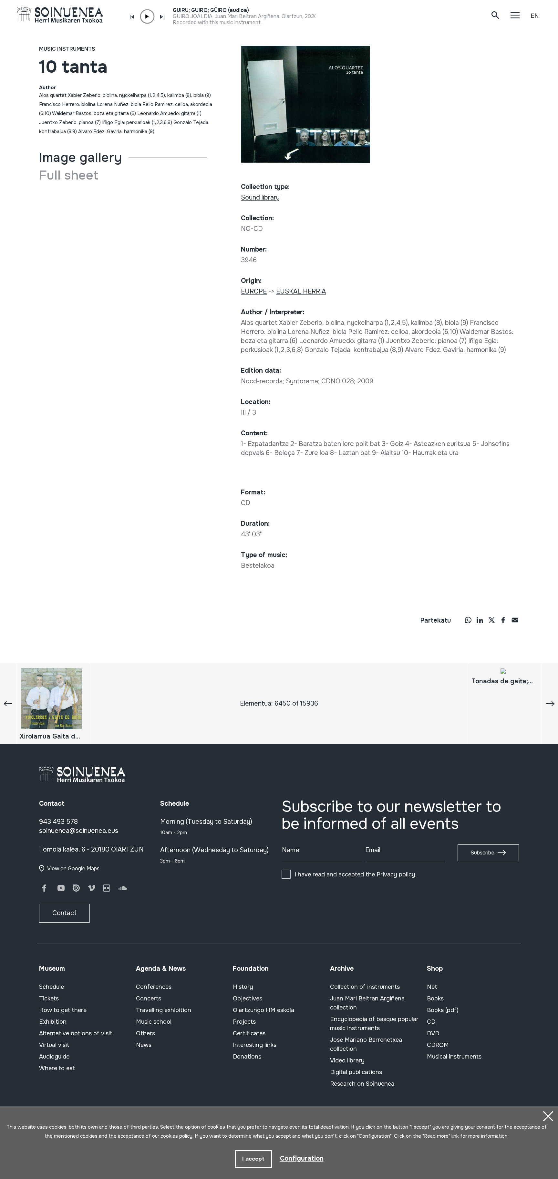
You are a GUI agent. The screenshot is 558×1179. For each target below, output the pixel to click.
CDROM (438, 1045)
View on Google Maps (73, 868)
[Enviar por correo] (515, 620)
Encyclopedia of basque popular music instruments (374, 1024)
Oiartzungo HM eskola (263, 1010)
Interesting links (254, 1045)
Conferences (153, 986)
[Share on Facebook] (503, 620)
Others (145, 1033)
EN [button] (535, 15)
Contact (64, 913)
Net (432, 986)
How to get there (63, 1010)
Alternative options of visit (75, 1033)
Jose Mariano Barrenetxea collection (366, 1044)
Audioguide (54, 1056)
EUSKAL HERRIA (301, 291)
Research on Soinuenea (362, 1083)
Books (435, 998)
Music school (153, 1021)
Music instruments (67, 49)
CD (431, 1021)
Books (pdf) (443, 1010)
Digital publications (356, 1072)
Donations (247, 1056)
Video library (347, 1060)
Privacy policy (396, 874)
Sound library (260, 197)
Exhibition (53, 1021)
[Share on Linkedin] (480, 620)
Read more (436, 1136)
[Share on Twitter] (491, 620)
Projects (244, 1021)
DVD (433, 1033)
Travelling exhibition (163, 1010)
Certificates (249, 1033)
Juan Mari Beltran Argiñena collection (367, 1003)
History (243, 986)
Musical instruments (454, 1056)
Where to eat (57, 1068)
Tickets (49, 998)
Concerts (148, 998)
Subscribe (482, 852)
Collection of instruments (365, 986)
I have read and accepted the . (355, 874)
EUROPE (254, 291)
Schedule (51, 986)
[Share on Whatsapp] (468, 620)
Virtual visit (54, 1045)
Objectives (247, 998)
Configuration (302, 1158)
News (143, 1045)
